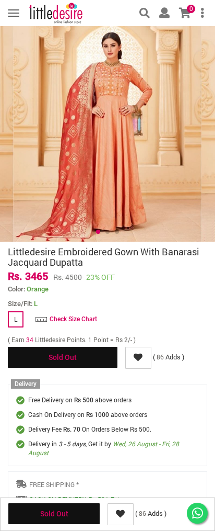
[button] (98, 232)
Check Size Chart (73, 319)
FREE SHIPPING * (54, 484)
